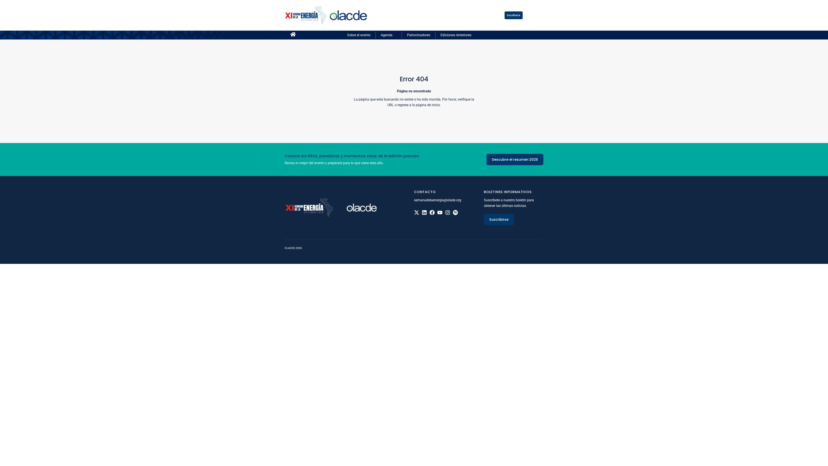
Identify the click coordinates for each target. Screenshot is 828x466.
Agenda (386, 35)
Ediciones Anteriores (456, 35)
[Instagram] (447, 212)
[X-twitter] (416, 212)
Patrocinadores (418, 35)
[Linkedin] (424, 212)
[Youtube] (439, 212)
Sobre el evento (358, 35)
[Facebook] (432, 212)
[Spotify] (455, 212)
